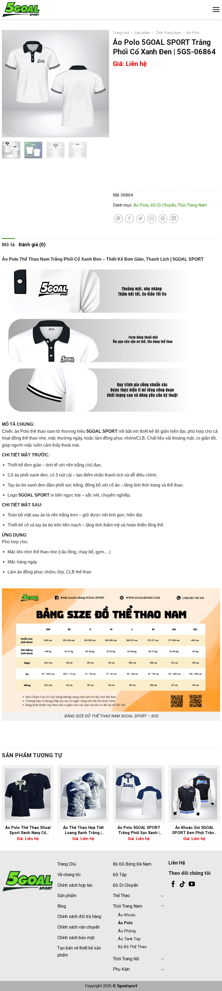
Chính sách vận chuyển (78, 927)
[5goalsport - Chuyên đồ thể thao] (29, 9)
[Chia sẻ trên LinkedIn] (173, 218)
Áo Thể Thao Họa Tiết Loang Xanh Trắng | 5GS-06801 (83, 830)
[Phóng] (9, 130)
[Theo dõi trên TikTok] (182, 884)
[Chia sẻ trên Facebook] (129, 218)
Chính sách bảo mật (75, 937)
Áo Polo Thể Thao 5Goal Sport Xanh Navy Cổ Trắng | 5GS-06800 (28, 830)
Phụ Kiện (121, 969)
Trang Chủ (66, 864)
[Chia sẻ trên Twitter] (140, 218)
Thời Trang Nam (168, 32)
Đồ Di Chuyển (163, 205)
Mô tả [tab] (8, 244)
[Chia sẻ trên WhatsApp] (118, 218)
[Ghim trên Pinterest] (162, 218)
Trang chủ (121, 32)
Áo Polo (193, 32)
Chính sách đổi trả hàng (79, 916)
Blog (61, 906)
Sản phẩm (142, 32)
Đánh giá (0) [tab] (32, 244)
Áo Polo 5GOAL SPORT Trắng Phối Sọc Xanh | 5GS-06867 (138, 830)
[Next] (100, 83)
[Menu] (216, 9)
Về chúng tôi (68, 874)
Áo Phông (127, 931)
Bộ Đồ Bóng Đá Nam (132, 864)
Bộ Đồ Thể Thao (132, 947)
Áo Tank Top (129, 939)
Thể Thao (121, 895)
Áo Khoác (127, 915)
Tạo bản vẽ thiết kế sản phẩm (79, 951)
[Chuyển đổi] (162, 895)
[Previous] (11, 83)
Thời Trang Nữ (126, 958)
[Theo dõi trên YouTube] (192, 884)
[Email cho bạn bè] (151, 218)
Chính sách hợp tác (75, 885)
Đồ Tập (120, 874)
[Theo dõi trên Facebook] (173, 884)
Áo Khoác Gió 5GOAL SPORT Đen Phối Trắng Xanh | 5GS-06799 (194, 830)
